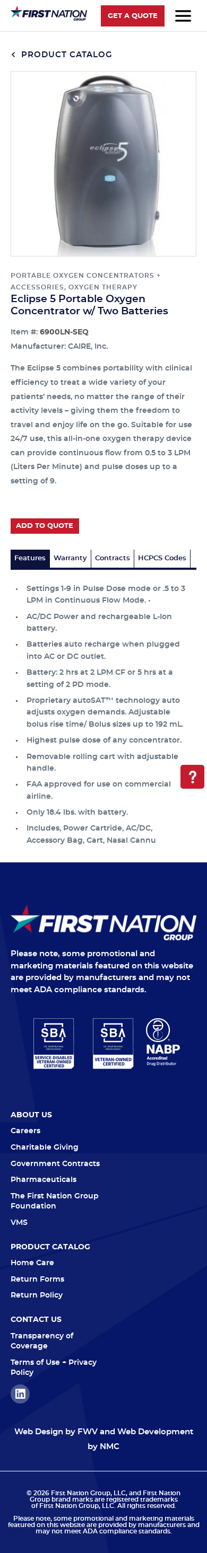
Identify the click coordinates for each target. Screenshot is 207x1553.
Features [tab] (30, 558)
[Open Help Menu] (192, 777)
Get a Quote (133, 16)
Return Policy (37, 1295)
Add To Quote (44, 526)
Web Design (38, 1432)
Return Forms (37, 1279)
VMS (19, 1222)
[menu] (183, 16)
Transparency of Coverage (42, 1342)
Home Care (32, 1263)
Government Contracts (55, 1164)
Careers (25, 1131)
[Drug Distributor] (163, 1042)
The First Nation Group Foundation (55, 1202)
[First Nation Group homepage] (49, 18)
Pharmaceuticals (43, 1180)
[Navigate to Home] (103, 922)
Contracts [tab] (112, 558)
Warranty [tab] (70, 558)
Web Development (155, 1432)
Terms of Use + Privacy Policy (54, 1368)
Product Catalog (66, 55)
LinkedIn (20, 1394)
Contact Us (36, 1319)
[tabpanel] (103, 708)
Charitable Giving (45, 1147)
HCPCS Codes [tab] (162, 558)
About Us (31, 1115)
